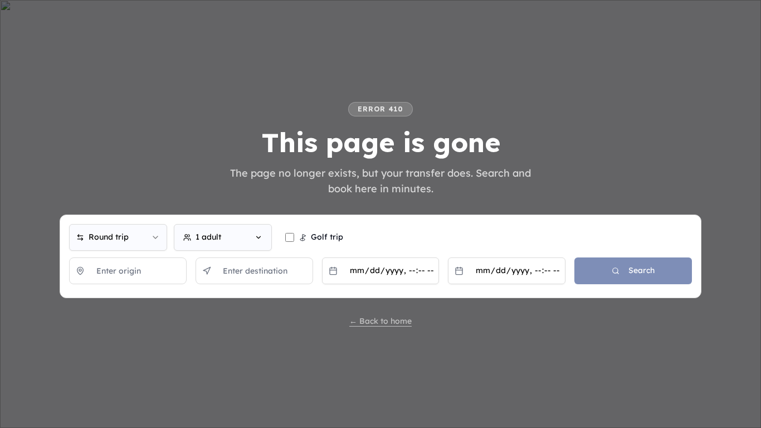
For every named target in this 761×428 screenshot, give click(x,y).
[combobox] (118, 237)
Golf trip (327, 237)
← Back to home (380, 321)
